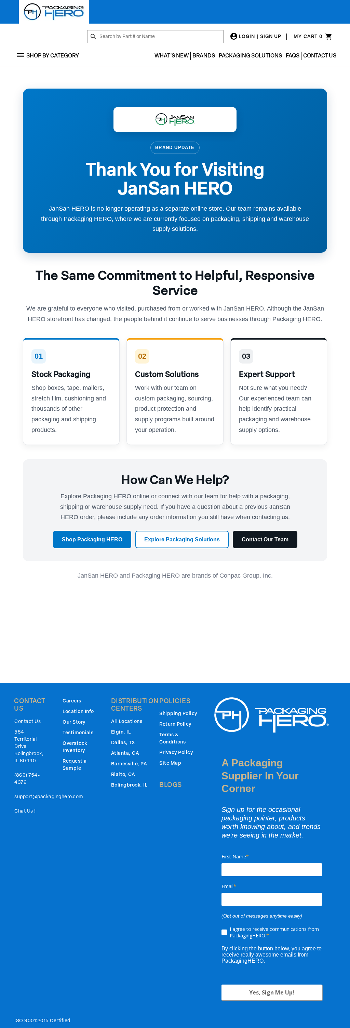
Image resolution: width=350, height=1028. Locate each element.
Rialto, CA (123, 774)
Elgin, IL (121, 732)
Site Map (170, 763)
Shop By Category (52, 55)
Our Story (74, 722)
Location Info (78, 711)
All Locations (127, 721)
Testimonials (78, 733)
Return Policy (175, 724)
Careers (72, 701)
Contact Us (319, 55)
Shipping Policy (178, 713)
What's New (171, 55)
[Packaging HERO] (54, 12)
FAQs (292, 55)
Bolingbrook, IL (129, 785)
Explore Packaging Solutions (182, 539)
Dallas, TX (123, 743)
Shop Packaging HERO (92, 539)
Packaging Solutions (250, 55)
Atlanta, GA (125, 753)
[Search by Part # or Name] (93, 37)
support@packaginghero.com (48, 797)
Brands (203, 55)
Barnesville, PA (129, 764)
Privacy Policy (176, 752)
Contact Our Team (265, 539)
